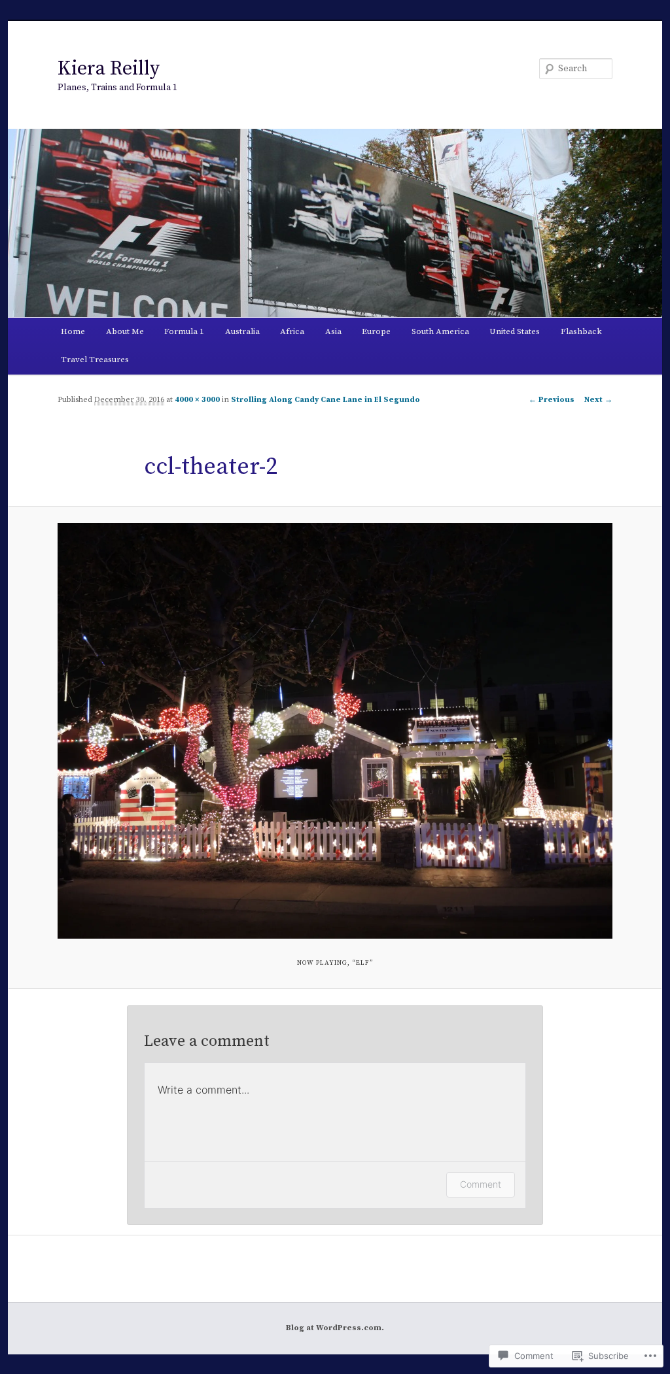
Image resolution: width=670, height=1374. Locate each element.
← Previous (551, 400)
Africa (292, 331)
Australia (242, 331)
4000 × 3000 (197, 400)
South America (440, 331)
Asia (333, 331)
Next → (598, 400)
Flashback (581, 331)
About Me (125, 331)
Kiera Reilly (109, 68)
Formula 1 (184, 331)
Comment (480, 1184)
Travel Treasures (95, 359)
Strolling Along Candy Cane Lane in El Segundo (325, 400)
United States (514, 331)
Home (73, 331)
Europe (376, 331)
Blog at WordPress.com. (335, 1328)
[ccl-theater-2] (335, 731)
